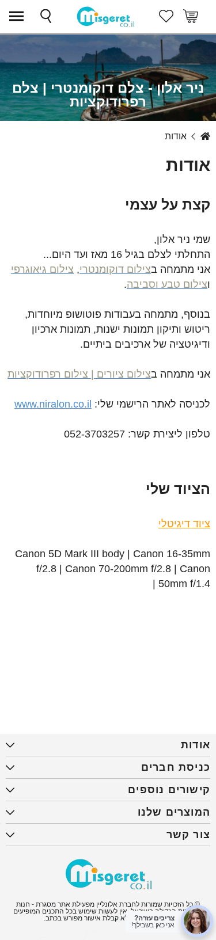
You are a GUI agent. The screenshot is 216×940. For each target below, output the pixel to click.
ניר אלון (205, 136)
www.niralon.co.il (53, 404)
